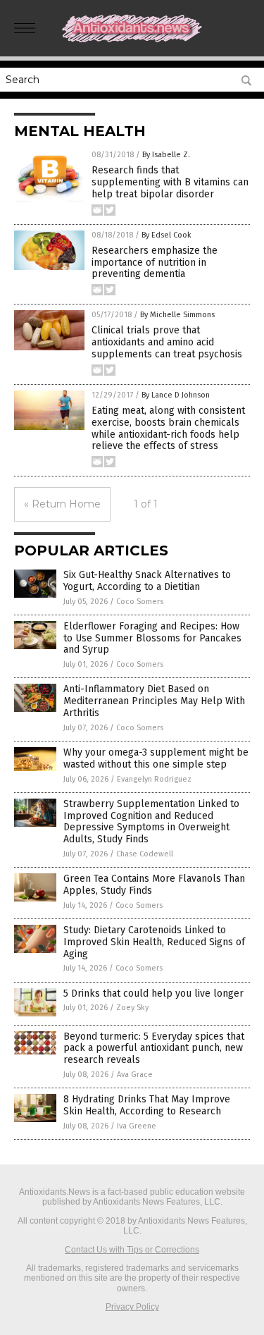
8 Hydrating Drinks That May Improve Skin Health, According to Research (146, 1105)
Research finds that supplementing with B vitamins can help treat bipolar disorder (170, 182)
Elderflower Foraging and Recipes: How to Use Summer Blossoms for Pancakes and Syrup (152, 638)
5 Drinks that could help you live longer (153, 993)
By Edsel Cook (166, 235)
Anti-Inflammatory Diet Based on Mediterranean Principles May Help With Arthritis (154, 701)
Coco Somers (139, 601)
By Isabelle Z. (166, 154)
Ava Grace (135, 1074)
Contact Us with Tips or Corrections (132, 1250)
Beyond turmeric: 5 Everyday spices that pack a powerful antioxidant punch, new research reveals (153, 1048)
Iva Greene (136, 1126)
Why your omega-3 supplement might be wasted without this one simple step (156, 758)
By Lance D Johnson (176, 395)
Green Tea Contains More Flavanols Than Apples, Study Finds (154, 885)
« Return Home (62, 504)
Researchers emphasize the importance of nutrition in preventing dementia (155, 263)
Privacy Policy (132, 1307)
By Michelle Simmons (177, 314)
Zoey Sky (132, 1007)
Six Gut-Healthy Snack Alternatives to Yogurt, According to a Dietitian (147, 581)
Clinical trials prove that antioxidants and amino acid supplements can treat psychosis (167, 342)
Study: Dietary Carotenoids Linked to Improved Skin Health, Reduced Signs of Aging (154, 942)
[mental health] (132, 39)
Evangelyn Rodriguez (154, 779)
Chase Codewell (144, 854)
